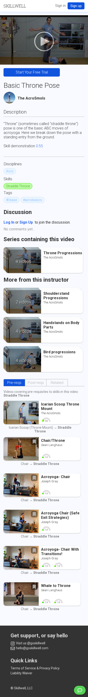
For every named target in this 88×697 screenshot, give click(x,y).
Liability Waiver (21, 673)
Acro (9, 171)
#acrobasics (32, 200)
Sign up (76, 6)
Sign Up (26, 222)
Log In (9, 222)
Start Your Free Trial (32, 72)
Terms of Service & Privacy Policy (35, 668)
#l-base (11, 200)
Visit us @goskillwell (30, 643)
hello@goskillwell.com (31, 648)
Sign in (60, 6)
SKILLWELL (15, 6)
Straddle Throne (18, 186)
